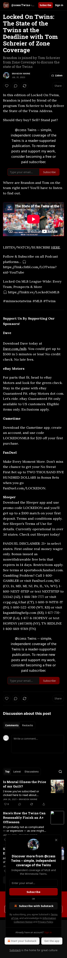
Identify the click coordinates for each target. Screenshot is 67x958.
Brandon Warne (21, 73)
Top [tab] (7, 771)
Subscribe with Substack (36, 906)
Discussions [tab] (32, 771)
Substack (15, 950)
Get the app (51, 941)
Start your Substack (23, 941)
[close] (56, 840)
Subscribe (45, 5)
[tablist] (19, 725)
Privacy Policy (45, 921)
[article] (33, 793)
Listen (59, 75)
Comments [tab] (11, 725)
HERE (55, 247)
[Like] (6, 86)
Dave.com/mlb (14, 349)
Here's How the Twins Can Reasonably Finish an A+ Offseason (24, 817)
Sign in (59, 5)
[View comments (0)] (15, 86)
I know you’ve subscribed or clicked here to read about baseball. (21, 793)
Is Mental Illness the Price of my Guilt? (24, 784)
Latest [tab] (17, 771)
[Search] (60, 771)
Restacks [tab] (27, 725)
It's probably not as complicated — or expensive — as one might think (23, 828)
